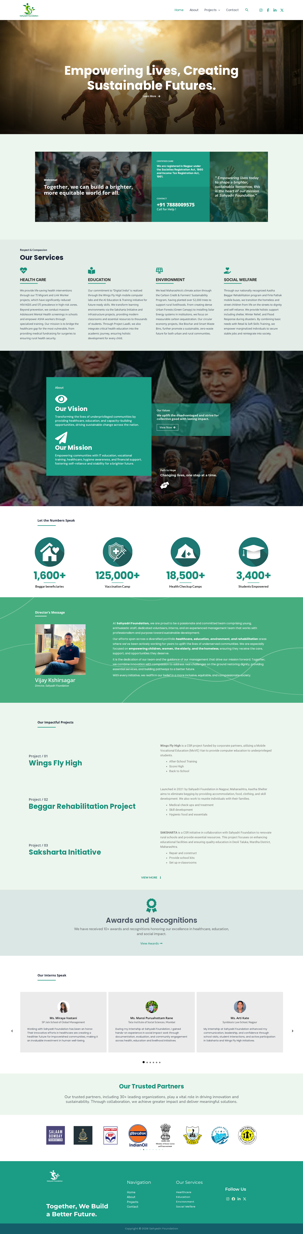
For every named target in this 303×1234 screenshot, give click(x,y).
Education (183, 1197)
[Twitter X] (244, 1199)
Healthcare (183, 1192)
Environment (185, 1201)
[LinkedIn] (275, 10)
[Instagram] (261, 10)
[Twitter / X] (282, 10)
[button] (218, 10)
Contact (232, 10)
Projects (210, 10)
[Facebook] (268, 10)
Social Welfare (185, 1206)
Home (179, 10)
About (194, 10)
